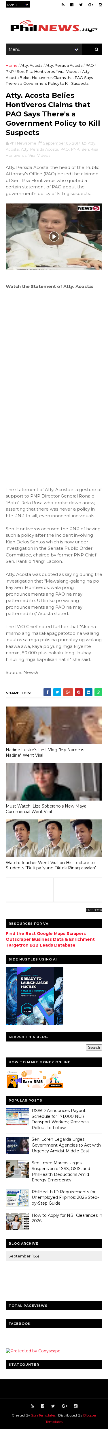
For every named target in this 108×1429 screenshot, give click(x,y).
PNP (10, 71)
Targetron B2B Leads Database (40, 945)
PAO (90, 65)
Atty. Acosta (31, 65)
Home (12, 65)
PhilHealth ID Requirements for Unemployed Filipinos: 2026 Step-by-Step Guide (65, 1197)
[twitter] (81, 5)
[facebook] (71, 5)
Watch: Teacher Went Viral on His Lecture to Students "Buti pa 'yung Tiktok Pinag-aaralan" (51, 865)
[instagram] (100, 5)
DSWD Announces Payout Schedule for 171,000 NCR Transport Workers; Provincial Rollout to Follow (61, 1119)
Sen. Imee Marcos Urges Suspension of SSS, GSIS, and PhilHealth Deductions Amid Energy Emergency (61, 1171)
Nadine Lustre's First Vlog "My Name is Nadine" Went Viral (45, 752)
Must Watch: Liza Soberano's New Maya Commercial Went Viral (46, 808)
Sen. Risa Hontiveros (36, 71)
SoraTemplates (43, 1415)
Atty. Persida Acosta (64, 65)
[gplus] (90, 5)
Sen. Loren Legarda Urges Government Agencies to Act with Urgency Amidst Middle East (66, 1145)
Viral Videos (68, 71)
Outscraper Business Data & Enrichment (50, 939)
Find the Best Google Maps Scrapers (46, 933)
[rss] (63, 5)
